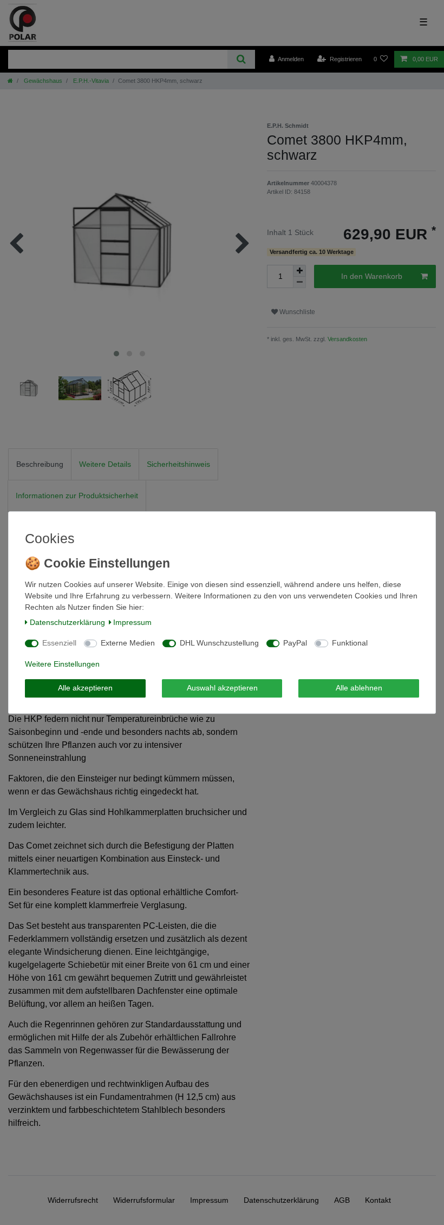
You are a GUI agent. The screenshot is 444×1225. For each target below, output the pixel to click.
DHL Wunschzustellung (219, 642)
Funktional (350, 642)
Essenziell (59, 642)
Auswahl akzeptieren (222, 687)
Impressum (132, 622)
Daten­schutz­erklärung (67, 622)
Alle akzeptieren (85, 687)
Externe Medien (128, 642)
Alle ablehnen (359, 687)
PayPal (295, 642)
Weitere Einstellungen (62, 664)
